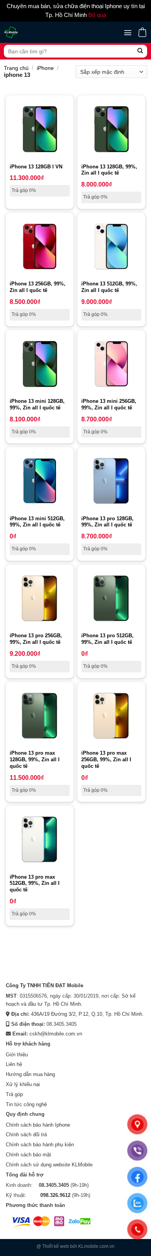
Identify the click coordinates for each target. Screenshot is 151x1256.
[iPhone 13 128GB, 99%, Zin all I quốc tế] (111, 129)
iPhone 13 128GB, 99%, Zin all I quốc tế (109, 170)
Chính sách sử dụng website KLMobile (49, 1165)
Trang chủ (16, 68)
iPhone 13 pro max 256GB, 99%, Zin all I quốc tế (106, 759)
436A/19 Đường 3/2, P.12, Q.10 (66, 1014)
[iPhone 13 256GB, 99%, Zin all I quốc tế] (39, 246)
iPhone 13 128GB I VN (36, 167)
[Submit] (140, 51)
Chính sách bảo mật (28, 1155)
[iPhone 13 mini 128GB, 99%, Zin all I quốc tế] (39, 364)
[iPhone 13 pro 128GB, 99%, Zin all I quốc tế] (111, 481)
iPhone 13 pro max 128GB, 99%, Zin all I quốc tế (35, 759)
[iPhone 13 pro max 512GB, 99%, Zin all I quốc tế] (39, 839)
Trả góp (14, 1094)
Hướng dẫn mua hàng (30, 1074)
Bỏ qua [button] (97, 15)
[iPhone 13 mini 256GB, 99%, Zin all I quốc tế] (111, 364)
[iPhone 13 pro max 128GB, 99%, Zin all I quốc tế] (39, 716)
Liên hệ (14, 1064)
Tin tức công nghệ (26, 1104)
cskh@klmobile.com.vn (55, 1034)
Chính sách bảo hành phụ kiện (40, 1144)
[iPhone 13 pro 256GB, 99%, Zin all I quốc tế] (39, 598)
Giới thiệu (17, 1054)
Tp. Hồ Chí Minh (123, 1014)
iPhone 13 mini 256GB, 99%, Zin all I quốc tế (108, 404)
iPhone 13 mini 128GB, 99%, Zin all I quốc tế (37, 404)
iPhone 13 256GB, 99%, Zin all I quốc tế (37, 287)
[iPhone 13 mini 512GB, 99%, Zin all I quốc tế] (39, 481)
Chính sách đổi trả (26, 1134)
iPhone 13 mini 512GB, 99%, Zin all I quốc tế (37, 522)
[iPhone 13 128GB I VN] (39, 129)
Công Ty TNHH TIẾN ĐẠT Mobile (44, 985)
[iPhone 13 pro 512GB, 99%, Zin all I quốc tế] (111, 598)
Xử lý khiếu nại (23, 1084)
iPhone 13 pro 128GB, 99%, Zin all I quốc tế (107, 522)
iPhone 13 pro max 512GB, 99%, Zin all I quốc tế (35, 883)
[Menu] (128, 32)
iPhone (45, 68)
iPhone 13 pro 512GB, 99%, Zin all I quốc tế (107, 639)
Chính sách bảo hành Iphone (38, 1125)
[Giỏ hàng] (142, 32)
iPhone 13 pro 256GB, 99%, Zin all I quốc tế (36, 639)
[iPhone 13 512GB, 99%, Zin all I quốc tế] (111, 246)
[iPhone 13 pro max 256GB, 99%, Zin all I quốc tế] (111, 716)
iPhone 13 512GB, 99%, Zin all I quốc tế (109, 287)
